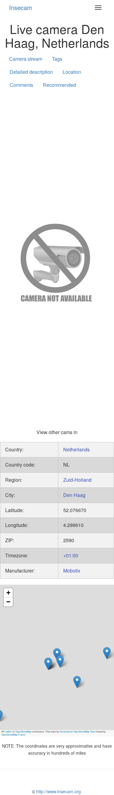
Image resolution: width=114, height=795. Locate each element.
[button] (48, 663)
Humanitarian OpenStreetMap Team (77, 731)
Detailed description (31, 71)
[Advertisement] (57, 155)
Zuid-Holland (77, 479)
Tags (57, 58)
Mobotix (71, 570)
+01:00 (70, 555)
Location (72, 71)
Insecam (20, 7)
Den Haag (74, 494)
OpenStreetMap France (13, 734)
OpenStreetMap (23, 731)
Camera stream (25, 58)
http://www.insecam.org (58, 791)
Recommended (59, 84)
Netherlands (76, 449)
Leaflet (7, 731)
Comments (21, 84)
